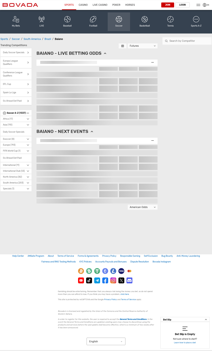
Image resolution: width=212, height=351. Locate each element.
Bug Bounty (167, 256)
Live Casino (100, 4)
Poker (116, 4)
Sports (69, 4)
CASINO (83, 4)
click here (124, 294)
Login (182, 5)
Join (167, 5)
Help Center (18, 256)
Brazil (48, 39)
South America (32, 39)
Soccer (16, 39)
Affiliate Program (36, 256)
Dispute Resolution (139, 261)
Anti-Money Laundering (188, 256)
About (51, 256)
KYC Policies (85, 261)
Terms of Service (65, 256)
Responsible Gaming (130, 256)
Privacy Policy (109, 256)
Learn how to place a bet (185, 343)
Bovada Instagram (162, 261)
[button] (196, 21)
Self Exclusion (151, 256)
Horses (130, 4)
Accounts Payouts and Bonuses (111, 261)
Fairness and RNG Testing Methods (58, 261)
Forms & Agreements (88, 256)
